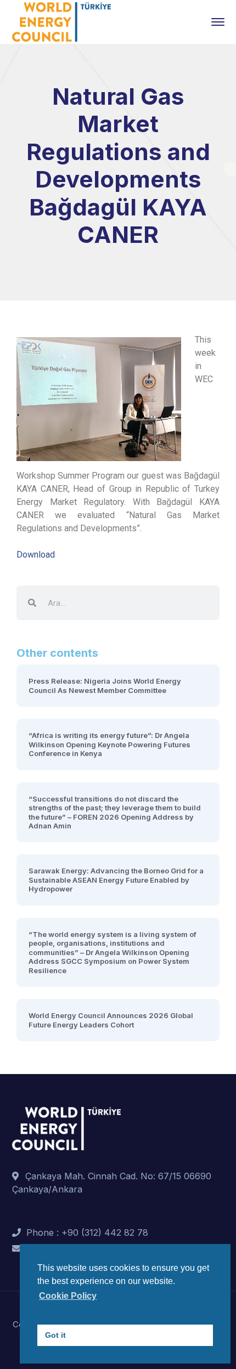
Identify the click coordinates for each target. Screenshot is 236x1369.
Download (35, 554)
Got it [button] (55, 1335)
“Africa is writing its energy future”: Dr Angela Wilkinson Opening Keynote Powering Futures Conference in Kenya (109, 744)
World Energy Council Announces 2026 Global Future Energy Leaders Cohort (111, 1020)
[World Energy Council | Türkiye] (61, 20)
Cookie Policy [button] (68, 1295)
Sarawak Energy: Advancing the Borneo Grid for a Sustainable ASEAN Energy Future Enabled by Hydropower (116, 879)
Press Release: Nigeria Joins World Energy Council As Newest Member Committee (105, 685)
